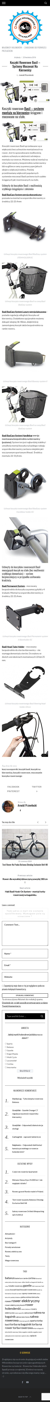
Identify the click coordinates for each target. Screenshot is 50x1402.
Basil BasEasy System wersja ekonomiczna (22, 194)
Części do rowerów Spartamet (24, 1172)
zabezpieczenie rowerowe (13, 1336)
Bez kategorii (10, 1243)
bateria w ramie (21, 1278)
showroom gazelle (24, 1321)
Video (20, 1332)
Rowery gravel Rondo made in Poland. (27, 1191)
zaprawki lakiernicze (32, 1137)
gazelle (27, 1285)
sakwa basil (28, 1313)
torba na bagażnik (20, 1324)
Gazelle (10, 1050)
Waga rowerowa (12, 1260)
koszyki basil (24, 769)
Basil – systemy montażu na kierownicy (23, 110)
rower (8, 1301)
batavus (10, 1278)
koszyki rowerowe (21, 772)
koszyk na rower (17, 1293)
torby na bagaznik (38, 1328)
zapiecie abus (25, 1336)
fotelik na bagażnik (31, 1282)
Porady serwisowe (12, 1247)
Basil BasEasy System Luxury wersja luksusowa (24, 311)
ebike (23, 1282)
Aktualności (10, 1234)
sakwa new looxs (23, 1317)
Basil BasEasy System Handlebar (17, 435)
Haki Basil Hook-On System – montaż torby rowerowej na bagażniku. (25, 891)
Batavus (10, 1047)
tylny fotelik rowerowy (11, 1332)
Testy (7, 1256)
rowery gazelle (19, 1313)
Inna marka (11, 1067)
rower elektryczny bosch (15, 1305)
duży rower (18, 1282)
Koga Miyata (12, 1054)
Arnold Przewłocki (26, 75)
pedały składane (16, 1297)
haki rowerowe (36, 1286)
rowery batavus (25, 1309)
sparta (33, 1320)
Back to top (23, 1397)
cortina (31, 1278)
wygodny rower (37, 1332)
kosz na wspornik (10, 769)
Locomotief (12, 1060)
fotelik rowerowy (15, 1286)
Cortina (10, 1064)
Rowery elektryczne (13, 1251)
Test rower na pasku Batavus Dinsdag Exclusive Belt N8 (25, 864)
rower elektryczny (26, 1301)
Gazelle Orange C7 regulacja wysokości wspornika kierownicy (25, 1113)
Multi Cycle (12, 1057)
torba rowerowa (23, 1327)
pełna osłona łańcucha (30, 1297)
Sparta (9, 1044)
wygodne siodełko (27, 1332)
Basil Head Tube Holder (13, 646)
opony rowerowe (29, 1293)
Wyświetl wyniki (25, 1077)
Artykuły (17, 57)
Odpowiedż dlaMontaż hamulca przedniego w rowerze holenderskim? (27, 1148)
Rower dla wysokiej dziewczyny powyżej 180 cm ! (25, 879)
